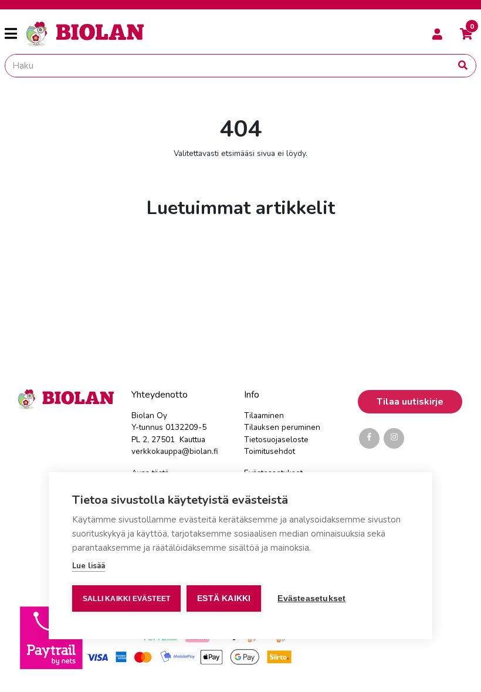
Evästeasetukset (311, 598)
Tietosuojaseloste (276, 439)
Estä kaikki (223, 598)
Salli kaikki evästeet (126, 599)
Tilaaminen (264, 415)
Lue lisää (88, 566)
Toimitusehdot (269, 451)
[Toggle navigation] (15, 33)
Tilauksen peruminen (282, 427)
